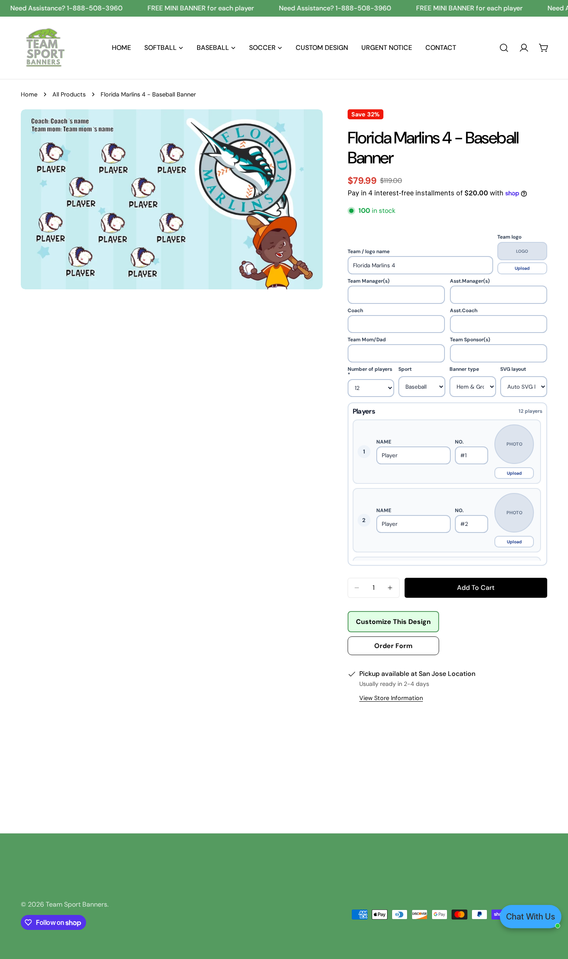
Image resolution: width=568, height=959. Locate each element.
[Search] (504, 47)
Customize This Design (393, 621)
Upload (522, 268)
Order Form (393, 645)
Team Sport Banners (76, 904)
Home (29, 94)
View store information (391, 698)
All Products (69, 94)
